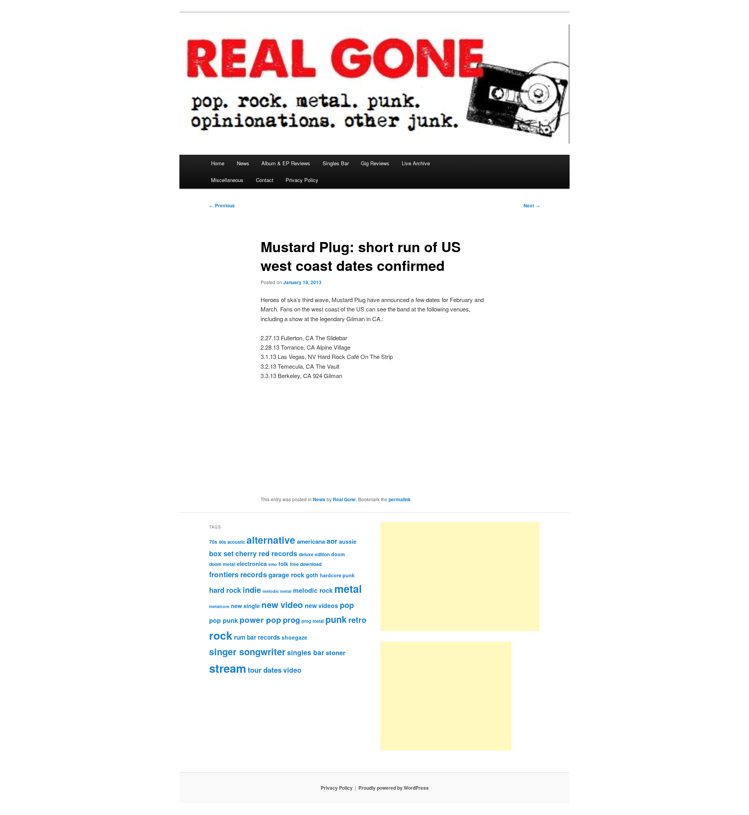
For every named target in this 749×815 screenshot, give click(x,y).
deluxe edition (314, 554)
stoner (335, 652)
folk (283, 563)
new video (282, 604)
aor (332, 541)
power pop (260, 619)
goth (312, 575)
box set (221, 553)
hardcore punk (337, 575)
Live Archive (416, 163)
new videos (321, 605)
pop (347, 604)
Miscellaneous (227, 180)
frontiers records (238, 574)
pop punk (223, 620)
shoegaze (294, 637)
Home (217, 163)
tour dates (265, 670)
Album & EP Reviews (285, 163)
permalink (400, 499)
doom (338, 554)
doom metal (222, 563)
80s (222, 542)
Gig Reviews (375, 163)
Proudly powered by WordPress (394, 787)
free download (305, 563)
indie (252, 589)
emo (272, 564)
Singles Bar (336, 163)
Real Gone (344, 499)
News (243, 163)
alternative (271, 540)
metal (348, 588)
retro (357, 619)
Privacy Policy (302, 180)
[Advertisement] (460, 576)
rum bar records (257, 637)
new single (245, 606)
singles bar (305, 652)
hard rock (225, 590)
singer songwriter (247, 651)
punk (336, 619)
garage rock (286, 574)
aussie (348, 541)
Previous (222, 205)
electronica (252, 563)
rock (221, 635)
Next (532, 205)
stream (227, 668)
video (292, 670)
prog (291, 619)
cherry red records (266, 553)
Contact (264, 180)
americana (311, 541)
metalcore (219, 606)
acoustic (236, 542)
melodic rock (313, 590)
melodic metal (277, 591)
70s (213, 541)
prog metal (313, 621)
